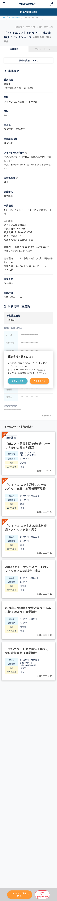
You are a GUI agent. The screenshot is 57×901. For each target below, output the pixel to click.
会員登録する (39, 381)
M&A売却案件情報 (14, 17)
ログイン (52, 5)
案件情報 (14, 49)
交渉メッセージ (42, 49)
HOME (3, 17)
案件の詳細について (28, 60)
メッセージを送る (20, 894)
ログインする (17, 381)
